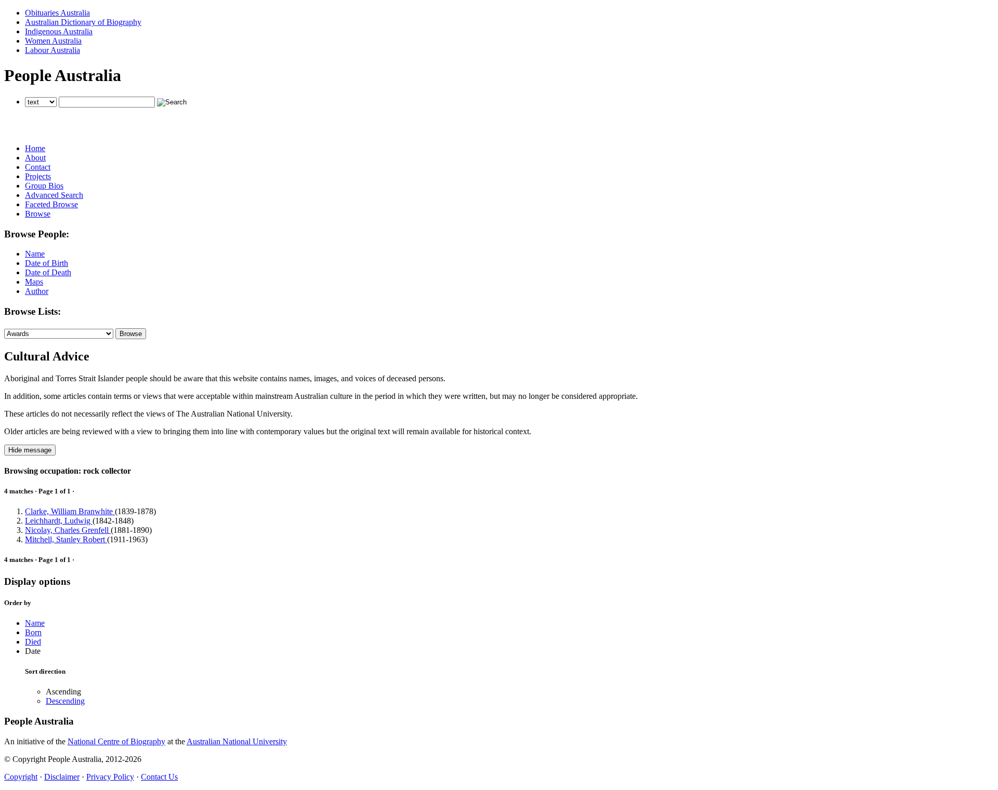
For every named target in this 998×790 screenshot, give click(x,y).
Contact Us (159, 776)
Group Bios (44, 185)
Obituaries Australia (57, 12)
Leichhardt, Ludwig (59, 520)
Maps (34, 281)
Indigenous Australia (59, 31)
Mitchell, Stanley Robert (66, 539)
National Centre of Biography (116, 741)
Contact (37, 167)
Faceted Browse (51, 204)
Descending (65, 701)
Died (33, 641)
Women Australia (53, 40)
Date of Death (48, 272)
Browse (37, 213)
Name (35, 253)
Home (35, 148)
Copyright (20, 776)
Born (33, 632)
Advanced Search (54, 195)
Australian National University (237, 741)
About (35, 157)
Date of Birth (46, 263)
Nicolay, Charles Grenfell (68, 530)
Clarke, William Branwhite (70, 511)
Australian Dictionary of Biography (83, 22)
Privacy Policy (110, 776)
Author (36, 291)
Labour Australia (52, 50)
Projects (38, 176)
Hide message (29, 450)
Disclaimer (62, 776)
